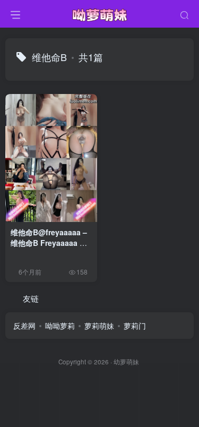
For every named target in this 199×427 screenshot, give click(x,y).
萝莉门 (135, 325)
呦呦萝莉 (60, 325)
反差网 (24, 325)
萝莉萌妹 (99, 325)
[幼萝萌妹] (100, 12)
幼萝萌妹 (126, 361)
